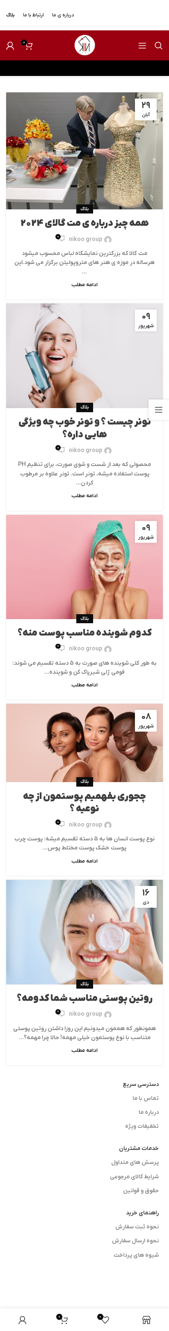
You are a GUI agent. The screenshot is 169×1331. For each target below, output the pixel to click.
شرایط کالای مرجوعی (134, 1177)
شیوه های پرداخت (136, 1255)
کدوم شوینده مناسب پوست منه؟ (85, 633)
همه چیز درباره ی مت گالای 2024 (85, 223)
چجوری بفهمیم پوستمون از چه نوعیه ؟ (84, 803)
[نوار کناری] (158, 409)
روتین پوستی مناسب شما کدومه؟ (85, 999)
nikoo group (85, 239)
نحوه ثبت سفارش (137, 1227)
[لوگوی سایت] (84, 45)
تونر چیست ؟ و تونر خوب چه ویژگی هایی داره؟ (84, 428)
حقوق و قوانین (141, 1191)
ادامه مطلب (84, 285)
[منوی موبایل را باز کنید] (142, 45)
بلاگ (84, 209)
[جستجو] (159, 45)
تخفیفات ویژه (142, 1126)
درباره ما (149, 1112)
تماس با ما (145, 1098)
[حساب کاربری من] (10, 45)
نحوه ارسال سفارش (135, 1241)
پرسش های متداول (135, 1162)
